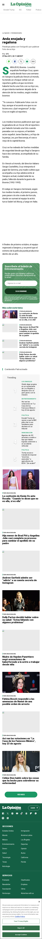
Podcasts (5, 880)
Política (25, 415)
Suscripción (6, 889)
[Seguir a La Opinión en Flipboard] (31, 813)
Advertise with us (27, 893)
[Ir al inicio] (11, 808)
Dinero (4, 849)
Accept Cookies (21, 935)
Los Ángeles (27, 381)
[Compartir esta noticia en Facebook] (14, 61)
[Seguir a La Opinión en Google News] (26, 813)
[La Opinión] (21, 4)
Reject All (21, 928)
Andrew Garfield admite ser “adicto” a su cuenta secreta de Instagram (29, 345)
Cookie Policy (20, 916)
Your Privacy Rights (21, 921)
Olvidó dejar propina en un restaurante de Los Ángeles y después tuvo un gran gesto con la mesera (29, 389)
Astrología (6, 866)
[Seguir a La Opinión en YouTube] (17, 813)
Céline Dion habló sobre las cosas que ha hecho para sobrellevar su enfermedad (20, 781)
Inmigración (27, 433)
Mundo (4, 835)
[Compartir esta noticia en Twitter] (21, 61)
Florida (23, 862)
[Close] (39, 901)
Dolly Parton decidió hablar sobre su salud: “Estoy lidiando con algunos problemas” (28, 357)
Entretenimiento (16, 33)
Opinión (24, 849)
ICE (20, 10)
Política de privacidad (11, 299)
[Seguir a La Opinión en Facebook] (3, 813)
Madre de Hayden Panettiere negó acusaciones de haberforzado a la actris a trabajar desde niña (21, 660)
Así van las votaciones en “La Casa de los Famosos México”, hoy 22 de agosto (29, 406)
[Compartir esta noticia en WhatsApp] (8, 61)
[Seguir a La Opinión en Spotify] (3, 818)
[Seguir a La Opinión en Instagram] (12, 813)
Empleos (24, 884)
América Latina (26, 835)
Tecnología (6, 857)
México (5, 840)
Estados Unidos (8, 831)
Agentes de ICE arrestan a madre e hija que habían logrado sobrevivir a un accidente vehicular (29, 440)
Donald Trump (9, 10)
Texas (4, 862)
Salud (4, 853)
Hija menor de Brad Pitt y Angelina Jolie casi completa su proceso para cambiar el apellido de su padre (29, 331)
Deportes (24, 844)
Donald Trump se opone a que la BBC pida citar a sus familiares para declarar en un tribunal (29, 423)
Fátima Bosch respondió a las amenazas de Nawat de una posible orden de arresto (18, 701)
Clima (23, 889)
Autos (23, 853)
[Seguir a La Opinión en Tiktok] (21, 813)
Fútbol (28, 10)
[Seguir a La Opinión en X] (7, 813)
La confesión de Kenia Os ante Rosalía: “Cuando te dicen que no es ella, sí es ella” (28, 316)
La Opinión (6, 33)
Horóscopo (6, 893)
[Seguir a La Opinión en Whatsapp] (35, 813)
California (24, 857)
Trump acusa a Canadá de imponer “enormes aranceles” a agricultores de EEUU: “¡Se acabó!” (29, 458)
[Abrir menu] (3, 4)
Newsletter (6, 884)
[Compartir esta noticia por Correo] (27, 61)
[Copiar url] (33, 61)
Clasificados (25, 880)
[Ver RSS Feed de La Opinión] (7, 818)
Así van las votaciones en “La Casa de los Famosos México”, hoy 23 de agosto (18, 741)
